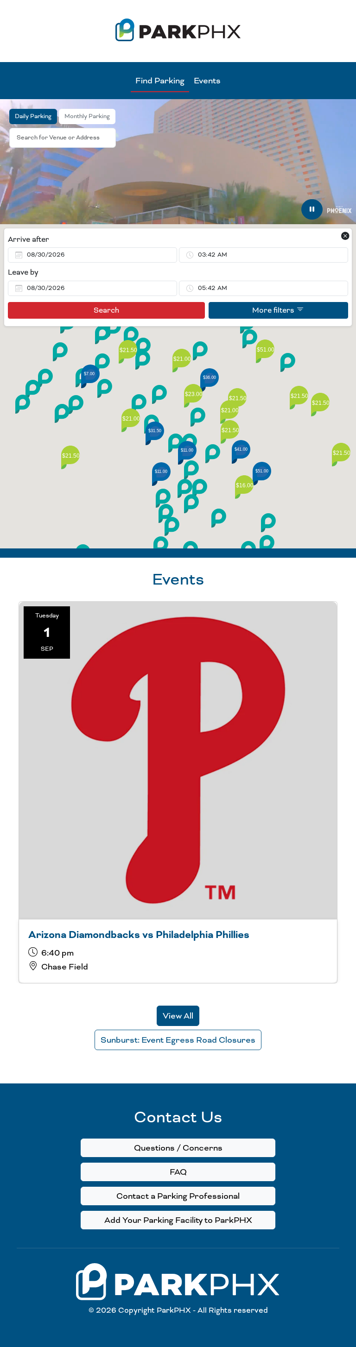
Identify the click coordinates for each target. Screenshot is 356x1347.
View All (178, 1015)
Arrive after (28, 239)
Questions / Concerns (178, 1147)
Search (106, 310)
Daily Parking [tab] (33, 116)
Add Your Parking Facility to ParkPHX (178, 1220)
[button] (139, 403)
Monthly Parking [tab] (87, 116)
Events (207, 80)
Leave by (23, 272)
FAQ (178, 1171)
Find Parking (159, 80)
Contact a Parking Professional (178, 1196)
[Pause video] (312, 209)
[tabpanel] (178, 386)
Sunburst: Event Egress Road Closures (178, 1039)
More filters (274, 310)
